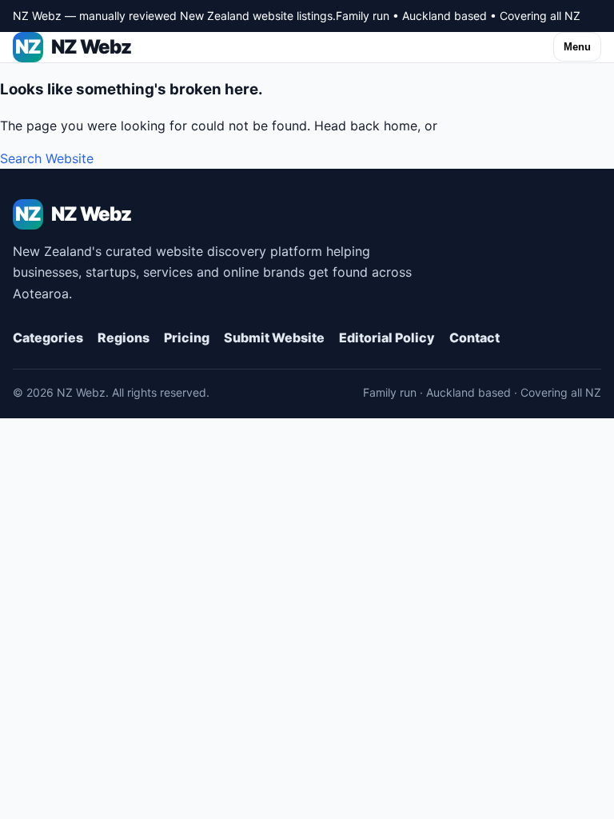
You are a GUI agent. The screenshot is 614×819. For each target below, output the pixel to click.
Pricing (186, 338)
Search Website (47, 158)
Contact (474, 338)
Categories (48, 338)
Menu (577, 47)
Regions (124, 338)
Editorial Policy (387, 338)
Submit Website (274, 338)
